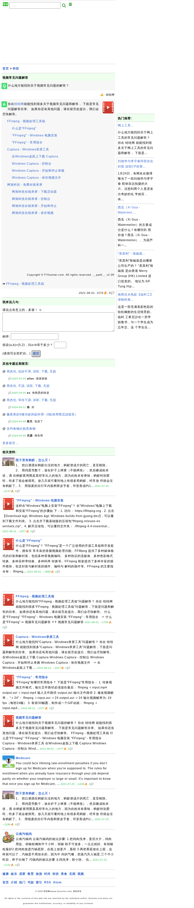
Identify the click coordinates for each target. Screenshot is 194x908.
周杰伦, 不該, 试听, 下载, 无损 (28, 385)
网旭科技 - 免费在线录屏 (24, 184)
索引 (39, 882)
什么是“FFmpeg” (24, 128)
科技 (16, 68)
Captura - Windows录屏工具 (28, 149)
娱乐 (14, 873)
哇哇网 (19, 104)
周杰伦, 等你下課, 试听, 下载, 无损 (31, 400)
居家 (22, 873)
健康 (5, 873)
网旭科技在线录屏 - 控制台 (31, 198)
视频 (80, 873)
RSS (47, 882)
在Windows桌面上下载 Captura (35, 156)
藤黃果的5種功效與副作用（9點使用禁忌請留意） (42, 414)
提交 (36, 353)
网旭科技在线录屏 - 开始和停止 (34, 205)
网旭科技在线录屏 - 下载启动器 (34, 191)
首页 (5, 68)
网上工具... (126, 125)
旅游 (39, 873)
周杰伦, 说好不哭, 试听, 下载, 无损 (31, 371)
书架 (30, 882)
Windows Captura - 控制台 (32, 163)
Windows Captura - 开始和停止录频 (38, 170)
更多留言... (10, 443)
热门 (22, 882)
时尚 (47, 873)
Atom (57, 882)
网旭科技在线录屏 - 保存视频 (33, 212)
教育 (30, 873)
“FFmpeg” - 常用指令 (27, 142)
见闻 (72, 873)
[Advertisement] (58, 37)
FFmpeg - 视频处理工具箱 (26, 121)
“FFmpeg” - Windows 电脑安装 (34, 135)
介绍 (14, 882)
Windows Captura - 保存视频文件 (36, 177)
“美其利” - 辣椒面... (131, 253)
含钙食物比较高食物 (21, 428)
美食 (64, 873)
